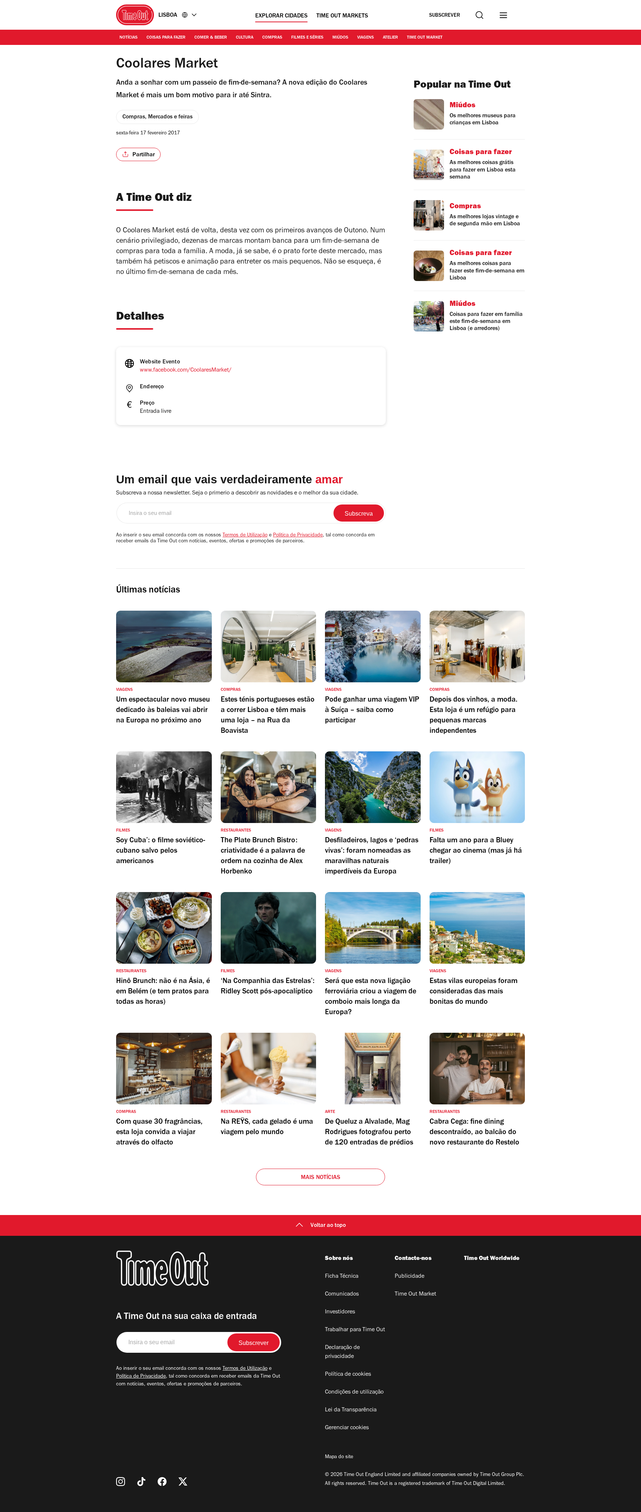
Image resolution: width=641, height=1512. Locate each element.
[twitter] (182, 1481)
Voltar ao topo (328, 1226)
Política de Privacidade (298, 535)
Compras (272, 38)
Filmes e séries (307, 38)
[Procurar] (479, 15)
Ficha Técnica (341, 1277)
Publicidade (409, 1277)
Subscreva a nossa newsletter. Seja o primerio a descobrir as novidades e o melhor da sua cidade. (237, 493)
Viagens (365, 38)
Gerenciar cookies (347, 1428)
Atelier (390, 38)
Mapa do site (339, 1457)
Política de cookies (348, 1375)
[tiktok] (141, 1481)
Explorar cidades (281, 16)
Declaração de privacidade (342, 1352)
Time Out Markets (342, 16)
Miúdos (340, 38)
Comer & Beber (210, 38)
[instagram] (120, 1481)
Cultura (244, 38)
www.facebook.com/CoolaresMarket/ (185, 370)
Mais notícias (321, 1178)
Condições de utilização (354, 1392)
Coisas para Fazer (166, 38)
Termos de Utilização (245, 535)
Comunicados (342, 1294)
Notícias (128, 38)
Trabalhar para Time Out (355, 1330)
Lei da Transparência (351, 1410)
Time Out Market (425, 38)
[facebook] (162, 1481)
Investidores (340, 1312)
